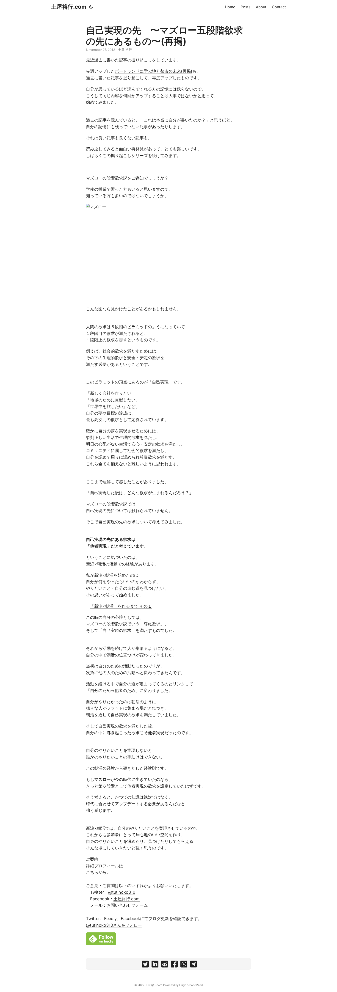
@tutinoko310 (121, 892)
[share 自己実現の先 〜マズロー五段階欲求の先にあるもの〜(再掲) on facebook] (174, 965)
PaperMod (196, 985)
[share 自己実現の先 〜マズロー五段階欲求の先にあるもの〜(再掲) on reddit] (164, 965)
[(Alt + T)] (91, 7)
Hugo (182, 985)
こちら (92, 872)
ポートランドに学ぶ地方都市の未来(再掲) (153, 71)
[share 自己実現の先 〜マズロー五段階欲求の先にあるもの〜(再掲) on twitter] (145, 965)
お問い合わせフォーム (127, 905)
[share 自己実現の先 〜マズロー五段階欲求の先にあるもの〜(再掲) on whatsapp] (183, 965)
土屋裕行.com (68, 6)
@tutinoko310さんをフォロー (114, 925)
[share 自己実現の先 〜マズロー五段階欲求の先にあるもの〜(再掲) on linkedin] (155, 965)
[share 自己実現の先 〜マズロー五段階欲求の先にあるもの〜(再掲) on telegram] (193, 965)
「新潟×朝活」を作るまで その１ (121, 606)
